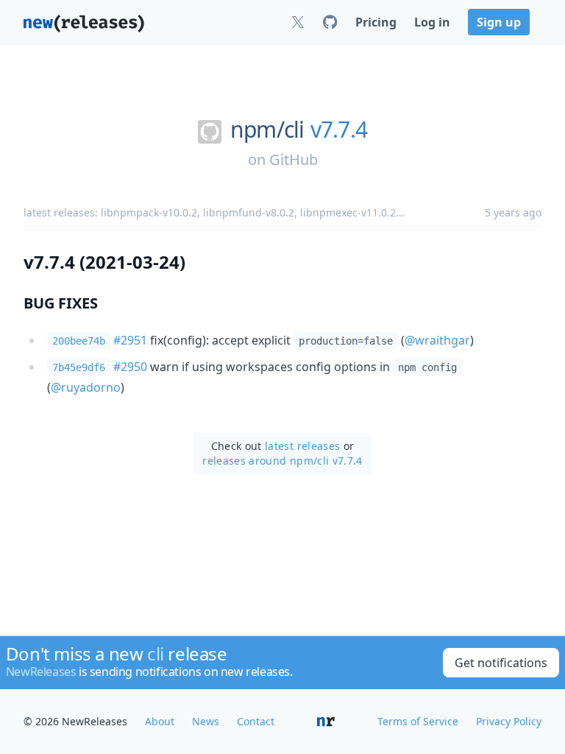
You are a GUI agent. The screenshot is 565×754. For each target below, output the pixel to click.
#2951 (130, 340)
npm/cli (267, 130)
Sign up (499, 22)
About (159, 721)
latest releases (302, 446)
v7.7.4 (339, 130)
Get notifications (501, 663)
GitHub (293, 159)
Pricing (376, 22)
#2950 (130, 367)
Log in (432, 22)
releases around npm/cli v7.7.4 (282, 461)
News (205, 721)
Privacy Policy (508, 721)
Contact (255, 721)
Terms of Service (417, 721)
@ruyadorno (86, 387)
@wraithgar (437, 340)
